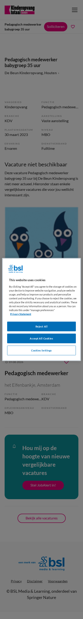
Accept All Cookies (41, 338)
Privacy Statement (20, 313)
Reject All (42, 326)
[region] (41, 309)
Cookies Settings (41, 350)
